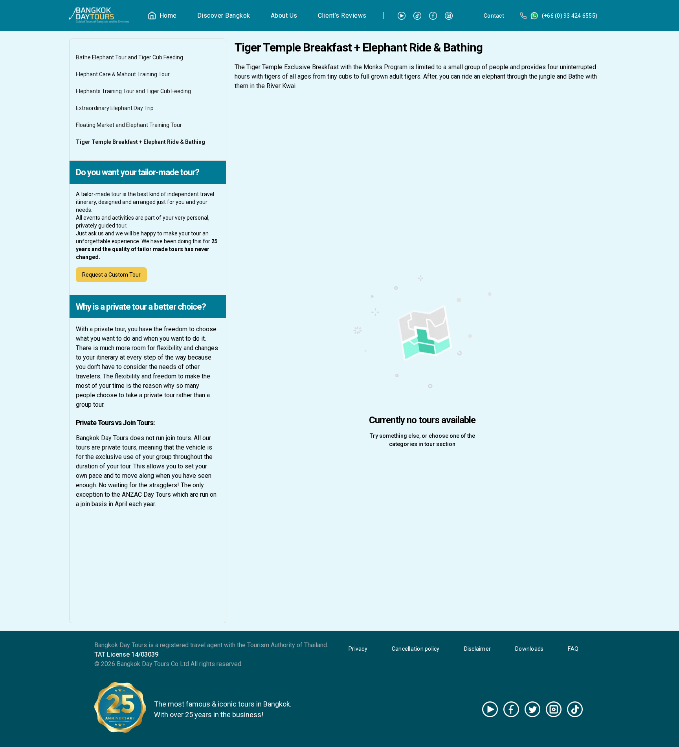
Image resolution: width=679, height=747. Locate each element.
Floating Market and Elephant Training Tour (129, 125)
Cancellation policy (416, 649)
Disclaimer (477, 649)
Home (168, 15)
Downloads (529, 649)
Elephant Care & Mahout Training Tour (123, 74)
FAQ (573, 649)
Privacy (358, 649)
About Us (284, 15)
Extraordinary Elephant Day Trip (115, 108)
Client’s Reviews (342, 15)
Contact (494, 16)
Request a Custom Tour (111, 275)
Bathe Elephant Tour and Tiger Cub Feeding (129, 57)
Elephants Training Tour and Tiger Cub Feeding (133, 91)
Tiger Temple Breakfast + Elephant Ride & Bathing (140, 142)
